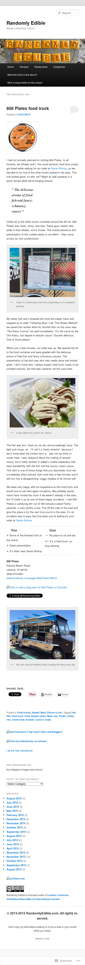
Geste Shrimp (59, 168)
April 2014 (13, 848)
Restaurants (40, 66)
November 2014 (16, 823)
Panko (62, 716)
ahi (74, 712)
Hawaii (35, 712)
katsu (43, 716)
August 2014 (14, 836)
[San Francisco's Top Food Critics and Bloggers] (34, 732)
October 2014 (15, 827)
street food (18, 719)
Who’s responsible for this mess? (25, 82)
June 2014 (13, 844)
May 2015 (12, 811)
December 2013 (16, 852)
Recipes (24, 66)
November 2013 (16, 856)
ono (56, 716)
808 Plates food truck (28, 108)
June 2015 (13, 806)
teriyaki (30, 719)
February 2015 (15, 815)
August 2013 (14, 869)
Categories (59, 66)
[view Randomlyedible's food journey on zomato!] (27, 741)
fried (27, 716)
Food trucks (24, 712)
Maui (43, 712)
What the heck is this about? (22, 74)
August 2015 (14, 798)
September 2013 (16, 865)
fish (9, 716)
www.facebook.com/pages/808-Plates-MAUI (32, 578)
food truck (17, 716)
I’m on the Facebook (20, 750)
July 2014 (12, 840)
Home (10, 66)
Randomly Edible (26, 22)
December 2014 (16, 819)
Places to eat (54, 712)
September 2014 (16, 832)
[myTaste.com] (16, 878)
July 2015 (12, 802)
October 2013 (15, 861)
